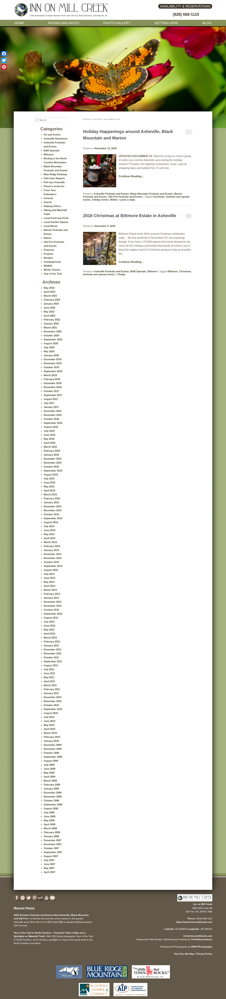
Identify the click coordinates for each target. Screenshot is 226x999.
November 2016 (53, 415)
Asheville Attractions (56, 138)
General (48, 198)
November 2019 (53, 363)
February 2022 (52, 319)
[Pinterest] (4, 67)
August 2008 (51, 808)
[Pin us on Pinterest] (35, 898)
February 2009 (52, 784)
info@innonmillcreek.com (197, 936)
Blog (207, 23)
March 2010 (50, 733)
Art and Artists (52, 134)
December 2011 (52, 649)
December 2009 (52, 744)
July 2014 (49, 526)
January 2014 (51, 550)
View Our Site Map (184, 953)
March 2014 (50, 542)
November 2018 (53, 387)
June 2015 (49, 482)
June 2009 (49, 768)
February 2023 (52, 299)
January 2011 (51, 693)
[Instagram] (23, 898)
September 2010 (53, 709)
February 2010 (52, 737)
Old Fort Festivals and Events (125, 196)
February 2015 (52, 498)
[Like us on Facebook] (17, 898)
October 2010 (51, 705)
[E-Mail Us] (52, 898)
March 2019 (50, 375)
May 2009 (49, 772)
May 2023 (49, 287)
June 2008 (49, 816)
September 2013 (53, 566)
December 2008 (52, 792)
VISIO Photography (201, 946)
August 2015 (51, 474)
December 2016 (52, 411)
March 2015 (50, 494)
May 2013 (49, 581)
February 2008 (52, 832)
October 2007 (51, 848)
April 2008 (49, 824)
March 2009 (50, 780)
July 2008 (49, 812)
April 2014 (49, 538)
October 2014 (51, 514)
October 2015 (51, 466)
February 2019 (52, 379)
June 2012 (49, 625)
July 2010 (49, 717)
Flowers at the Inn (54, 186)
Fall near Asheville (54, 182)
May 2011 (49, 677)
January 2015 (51, 502)
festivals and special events (99, 274)
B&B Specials (138, 271)
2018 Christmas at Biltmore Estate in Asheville (129, 215)
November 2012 (53, 605)
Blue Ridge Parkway (55, 174)
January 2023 (51, 303)
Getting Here (167, 23)
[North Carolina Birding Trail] (69, 979)
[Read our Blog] (41, 898)
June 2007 (49, 864)
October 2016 (51, 419)
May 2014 (49, 534)
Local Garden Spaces (56, 222)
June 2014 (49, 530)
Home (19, 23)
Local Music (51, 226)
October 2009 (51, 752)
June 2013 (49, 578)
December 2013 (52, 554)
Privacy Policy (204, 953)
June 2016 (49, 434)
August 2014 (51, 522)
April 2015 (49, 490)
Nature (47, 238)
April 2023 (49, 291)
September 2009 (53, 756)
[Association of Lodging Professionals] (130, 997)
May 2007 (49, 868)
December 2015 (52, 458)
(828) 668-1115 (186, 14)
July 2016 (49, 430)
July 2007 (49, 860)
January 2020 (51, 355)
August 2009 (51, 760)
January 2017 (51, 407)
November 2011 (52, 653)
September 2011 (53, 661)
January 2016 (51, 454)
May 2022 (49, 311)
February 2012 (52, 641)
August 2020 (51, 343)
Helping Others (52, 206)
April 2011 (49, 681)
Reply (121, 274)
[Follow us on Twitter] (29, 898)
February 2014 (52, 546)
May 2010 (49, 725)
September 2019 (53, 371)
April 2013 (49, 585)
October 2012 (51, 609)
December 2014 (52, 506)
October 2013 (51, 562)
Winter (114, 199)
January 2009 (51, 788)
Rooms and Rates (63, 23)
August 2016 (51, 426)
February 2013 (52, 593)
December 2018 (52, 383)
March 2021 (50, 327)
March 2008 (50, 828)
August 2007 (51, 856)
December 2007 (52, 840)
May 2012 (49, 629)
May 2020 (49, 351)
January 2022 (51, 323)
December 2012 (52, 601)
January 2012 (51, 645)
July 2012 (49, 621)
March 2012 (50, 637)
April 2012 (49, 633)
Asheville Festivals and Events (111, 193)
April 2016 (49, 442)
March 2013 (50, 589)
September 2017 (53, 395)
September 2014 (53, 518)
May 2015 (49, 486)
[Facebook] (4, 53)
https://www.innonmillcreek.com (194, 922)
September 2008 (53, 804)
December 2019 (52, 359)
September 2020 (53, 339)
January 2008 (51, 836)
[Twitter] (4, 60)
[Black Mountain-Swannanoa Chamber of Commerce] (151, 979)
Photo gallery (116, 23)
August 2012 (51, 617)
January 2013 (51, 597)
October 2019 (51, 367)
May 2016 (49, 438)
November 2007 (53, 844)
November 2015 (53, 462)
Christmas (159, 196)
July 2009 (49, 764)
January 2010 (51, 740)
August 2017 (51, 399)
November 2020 (53, 331)
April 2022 (49, 315)
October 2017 (51, 391)
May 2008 (49, 820)
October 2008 (51, 800)
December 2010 (52, 697)
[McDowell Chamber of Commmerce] (94, 997)
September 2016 (53, 422)
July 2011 (49, 669)
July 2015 (49, 478)
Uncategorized (52, 261)
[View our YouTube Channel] (47, 898)
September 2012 (53, 613)
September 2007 (53, 852)
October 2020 (51, 335)
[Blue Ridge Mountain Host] (107, 979)
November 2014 (53, 510)
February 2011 (52, 689)
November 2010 (53, 701)
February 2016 (52, 450)
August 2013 (51, 570)
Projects (48, 253)
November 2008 (53, 796)
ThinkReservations (201, 939)
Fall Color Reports (54, 178)
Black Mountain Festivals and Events (151, 193)
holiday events (100, 199)
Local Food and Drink (56, 218)
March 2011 (50, 685)
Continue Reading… (131, 176)
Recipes (48, 257)
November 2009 (53, 748)
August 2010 (51, 713)
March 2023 (50, 295)
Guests (48, 202)
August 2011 (51, 665)
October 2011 (51, 657)
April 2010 (49, 729)
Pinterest (49, 249)
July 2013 (49, 574)
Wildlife (48, 265)
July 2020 (49, 347)
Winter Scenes (52, 269)
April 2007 (49, 872)
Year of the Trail (53, 273)
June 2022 (49, 307)
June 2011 (49, 673)
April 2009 (49, 776)
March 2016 (50, 446)
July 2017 (49, 403)
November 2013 (53, 558)
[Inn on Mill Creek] (62, 16)
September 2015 (53, 470)
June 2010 (49, 721)
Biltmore (152, 271)
